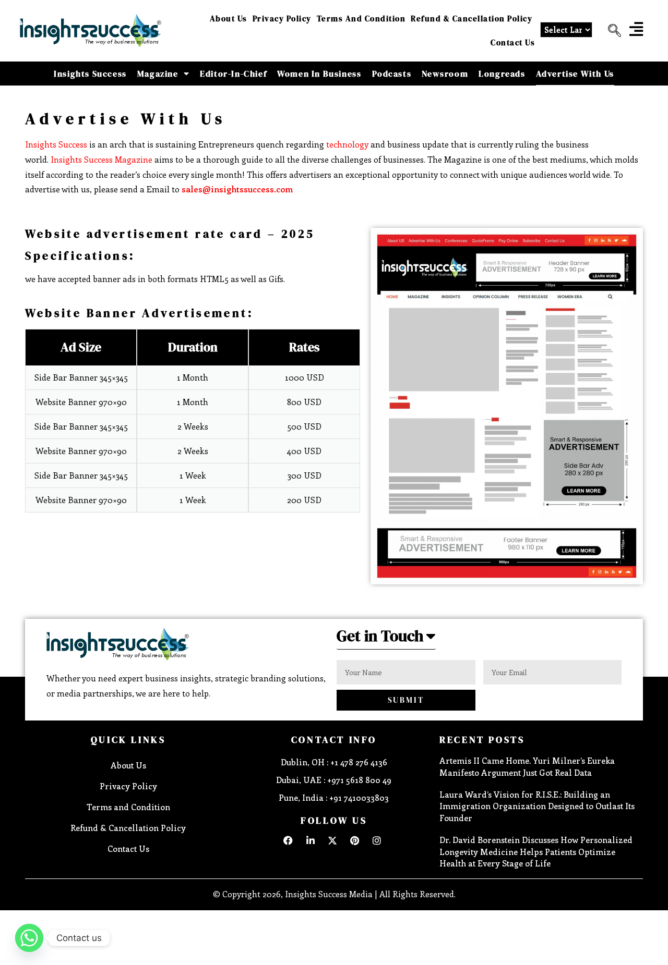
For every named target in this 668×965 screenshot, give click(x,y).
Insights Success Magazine (101, 159)
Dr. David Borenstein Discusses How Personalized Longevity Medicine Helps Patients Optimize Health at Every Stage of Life (536, 851)
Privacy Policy (282, 18)
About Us (228, 18)
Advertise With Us (575, 73)
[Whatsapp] (29, 938)
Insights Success (90, 73)
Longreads (502, 73)
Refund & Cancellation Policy (471, 18)
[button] (610, 30)
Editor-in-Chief (233, 73)
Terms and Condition (361, 18)
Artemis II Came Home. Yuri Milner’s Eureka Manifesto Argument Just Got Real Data (527, 766)
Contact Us (513, 42)
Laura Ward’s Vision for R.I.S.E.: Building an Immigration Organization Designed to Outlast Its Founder (537, 806)
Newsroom (445, 73)
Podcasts (392, 73)
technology (347, 144)
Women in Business (319, 73)
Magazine (157, 73)
